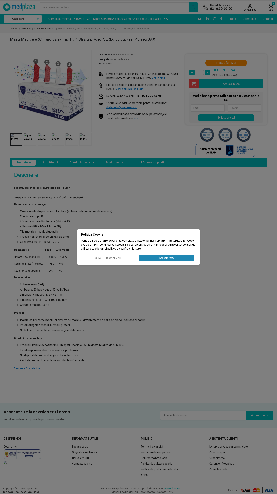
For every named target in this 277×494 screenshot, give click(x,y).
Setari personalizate (108, 258)
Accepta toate (166, 258)
